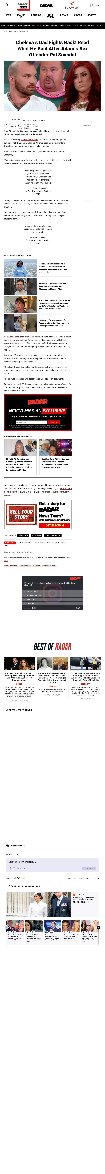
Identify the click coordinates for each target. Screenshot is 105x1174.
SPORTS (91, 15)
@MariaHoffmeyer (32, 226)
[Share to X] (20, 125)
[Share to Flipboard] (27, 125)
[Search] (6, 6)
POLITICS (36, 15)
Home (6, 31)
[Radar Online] (46, 5)
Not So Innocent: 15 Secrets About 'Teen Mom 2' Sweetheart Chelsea (30, 566)
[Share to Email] (35, 125)
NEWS (8, 15)
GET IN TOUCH (55, 525)
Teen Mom (36, 535)
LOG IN (96, 5)
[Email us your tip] (23, 10)
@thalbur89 (46, 229)
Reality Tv (14, 31)
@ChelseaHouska (32, 229)
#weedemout (45, 183)
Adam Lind (24, 31)
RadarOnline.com (29, 140)
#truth (36, 183)
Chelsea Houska (52, 535)
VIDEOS (78, 15)
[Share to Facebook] (12, 125)
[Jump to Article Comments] (5, 125)
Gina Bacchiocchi (14, 119)
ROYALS (64, 15)
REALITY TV (21, 15)
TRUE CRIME (50, 15)
